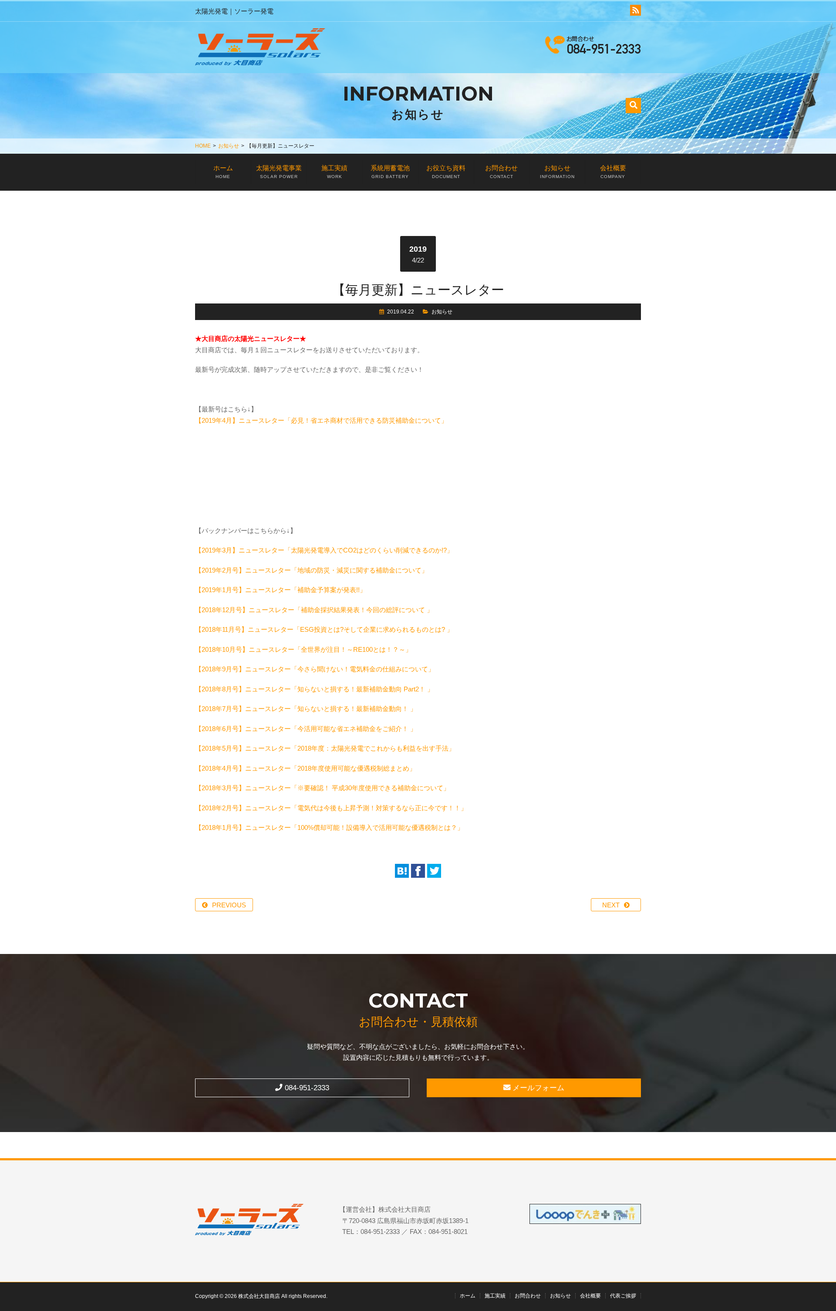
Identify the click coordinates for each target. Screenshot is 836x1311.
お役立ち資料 (445, 171)
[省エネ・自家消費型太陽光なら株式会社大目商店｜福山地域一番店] (260, 48)
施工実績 (334, 171)
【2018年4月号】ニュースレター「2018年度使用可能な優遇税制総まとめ (302, 768)
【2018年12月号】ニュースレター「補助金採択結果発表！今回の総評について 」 (314, 609)
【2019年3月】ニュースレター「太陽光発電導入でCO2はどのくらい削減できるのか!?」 (324, 550)
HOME (203, 146)
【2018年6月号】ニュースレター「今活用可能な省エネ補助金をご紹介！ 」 (306, 728)
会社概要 (613, 171)
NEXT (611, 905)
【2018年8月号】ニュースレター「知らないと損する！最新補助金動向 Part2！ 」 (314, 689)
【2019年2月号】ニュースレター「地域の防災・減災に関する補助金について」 (311, 570)
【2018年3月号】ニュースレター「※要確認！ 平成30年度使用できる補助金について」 (322, 788)
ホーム (223, 171)
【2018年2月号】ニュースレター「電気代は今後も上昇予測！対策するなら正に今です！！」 (331, 808)
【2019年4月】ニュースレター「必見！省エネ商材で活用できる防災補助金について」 (321, 420)
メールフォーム (537, 1088)
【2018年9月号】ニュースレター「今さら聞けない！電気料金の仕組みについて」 (315, 669)
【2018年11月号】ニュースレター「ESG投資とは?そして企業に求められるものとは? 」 (324, 629)
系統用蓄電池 (390, 171)
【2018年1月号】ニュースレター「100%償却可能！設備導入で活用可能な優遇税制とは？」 (329, 827)
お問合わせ (501, 171)
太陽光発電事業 (279, 171)
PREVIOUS (229, 905)
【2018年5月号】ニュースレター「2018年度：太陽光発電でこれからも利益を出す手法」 (325, 748)
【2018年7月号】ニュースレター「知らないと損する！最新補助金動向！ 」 (306, 708)
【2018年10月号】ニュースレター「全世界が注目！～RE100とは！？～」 (303, 649)
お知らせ (228, 146)
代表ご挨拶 (623, 1296)
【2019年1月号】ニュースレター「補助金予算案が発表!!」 (280, 589)
